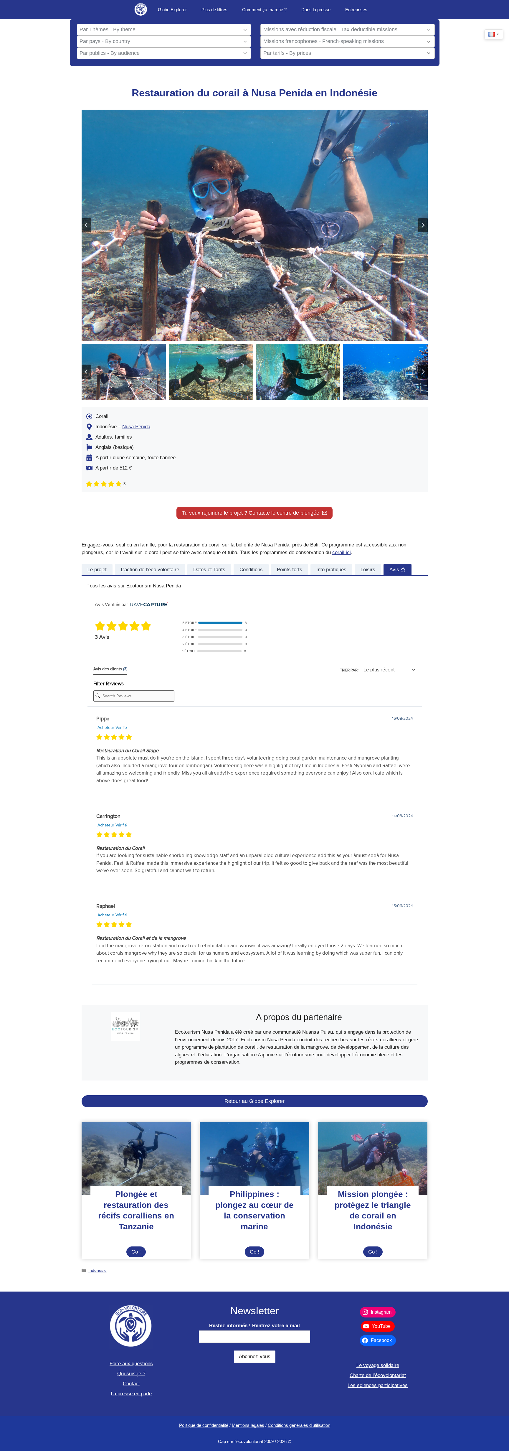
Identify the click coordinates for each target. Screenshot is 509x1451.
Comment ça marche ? (264, 9)
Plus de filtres (214, 9)
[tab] (97, 570)
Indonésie (97, 1270)
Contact (131, 1383)
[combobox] (158, 29)
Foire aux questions (131, 1363)
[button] (124, 372)
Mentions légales (248, 1425)
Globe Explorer (172, 9)
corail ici (341, 552)
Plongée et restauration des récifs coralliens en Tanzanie (136, 1210)
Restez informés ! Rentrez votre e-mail (254, 1325)
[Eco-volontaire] (141, 9)
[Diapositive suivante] (423, 225)
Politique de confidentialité (203, 1425)
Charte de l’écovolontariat (378, 1375)
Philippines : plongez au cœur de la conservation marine (254, 1210)
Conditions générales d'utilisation (299, 1425)
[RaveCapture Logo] (148, 604)
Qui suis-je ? (131, 1373)
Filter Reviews (108, 684)
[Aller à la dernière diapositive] (86, 225)
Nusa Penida (136, 426)
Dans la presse (315, 9)
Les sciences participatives (378, 1385)
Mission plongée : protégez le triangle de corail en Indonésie (373, 1210)
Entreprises (356, 9)
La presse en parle (131, 1393)
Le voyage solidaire (377, 1365)
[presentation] (136, 1158)
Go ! (138, 1253)
